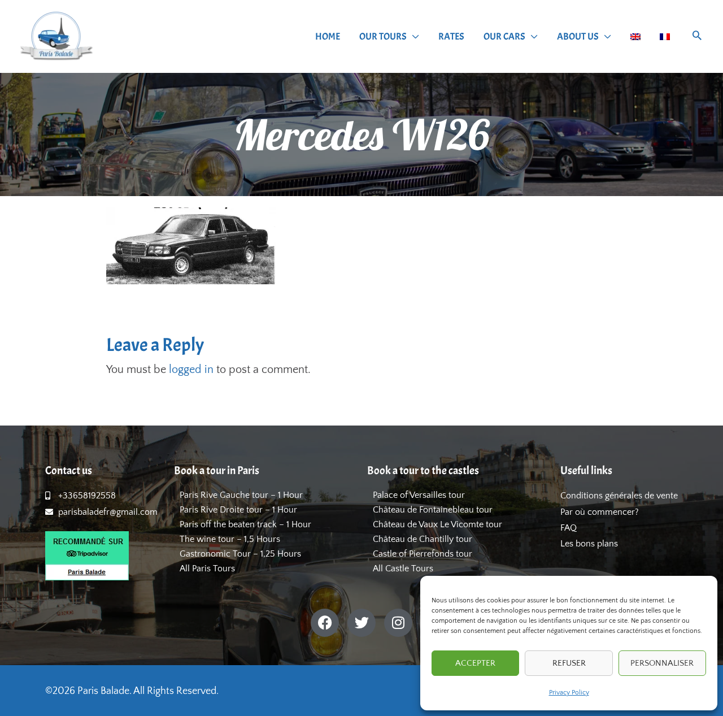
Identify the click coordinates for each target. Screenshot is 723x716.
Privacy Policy (569, 692)
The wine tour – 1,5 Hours (230, 539)
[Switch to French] (665, 37)
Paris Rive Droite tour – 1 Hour (238, 510)
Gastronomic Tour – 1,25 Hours (240, 554)
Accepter (475, 663)
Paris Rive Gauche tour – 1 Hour (241, 495)
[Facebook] (325, 623)
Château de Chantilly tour (422, 539)
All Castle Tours (403, 568)
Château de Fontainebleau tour (433, 510)
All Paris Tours (207, 568)
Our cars (504, 36)
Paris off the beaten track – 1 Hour (245, 524)
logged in (191, 369)
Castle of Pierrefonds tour (422, 554)
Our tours (383, 36)
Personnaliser (662, 663)
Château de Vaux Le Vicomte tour (437, 524)
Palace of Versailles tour (419, 495)
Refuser (569, 663)
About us (578, 36)
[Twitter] (361, 623)
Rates (451, 36)
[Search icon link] (697, 37)
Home (327, 36)
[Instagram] (398, 623)
